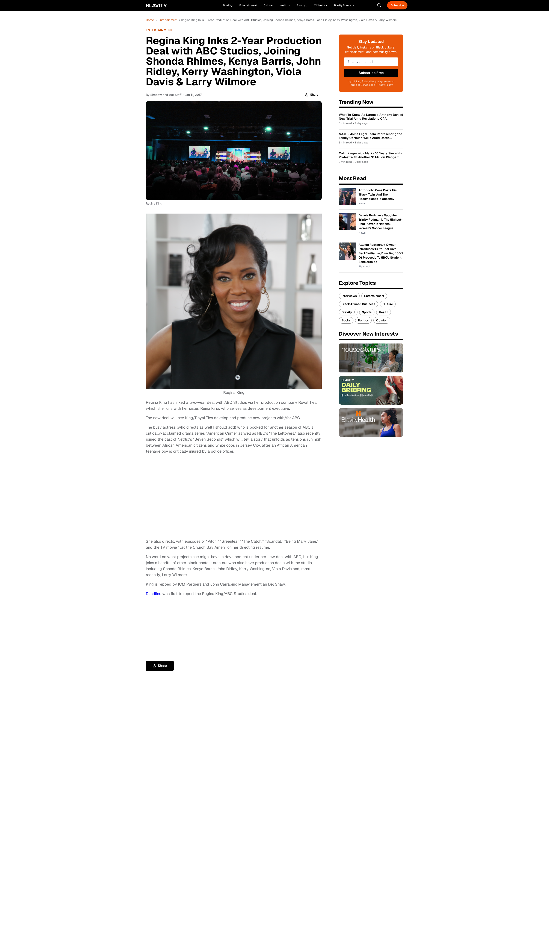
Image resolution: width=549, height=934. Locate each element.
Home (150, 20)
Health (383, 312)
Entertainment (167, 20)
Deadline (153, 593)
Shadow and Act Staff (165, 94)
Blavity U (348, 312)
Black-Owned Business (358, 304)
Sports (367, 312)
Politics (363, 320)
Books (346, 320)
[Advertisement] (234, 496)
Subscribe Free (371, 73)
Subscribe (397, 5)
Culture (388, 304)
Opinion (381, 320)
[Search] (379, 5)
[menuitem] (284, 5)
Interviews (349, 296)
